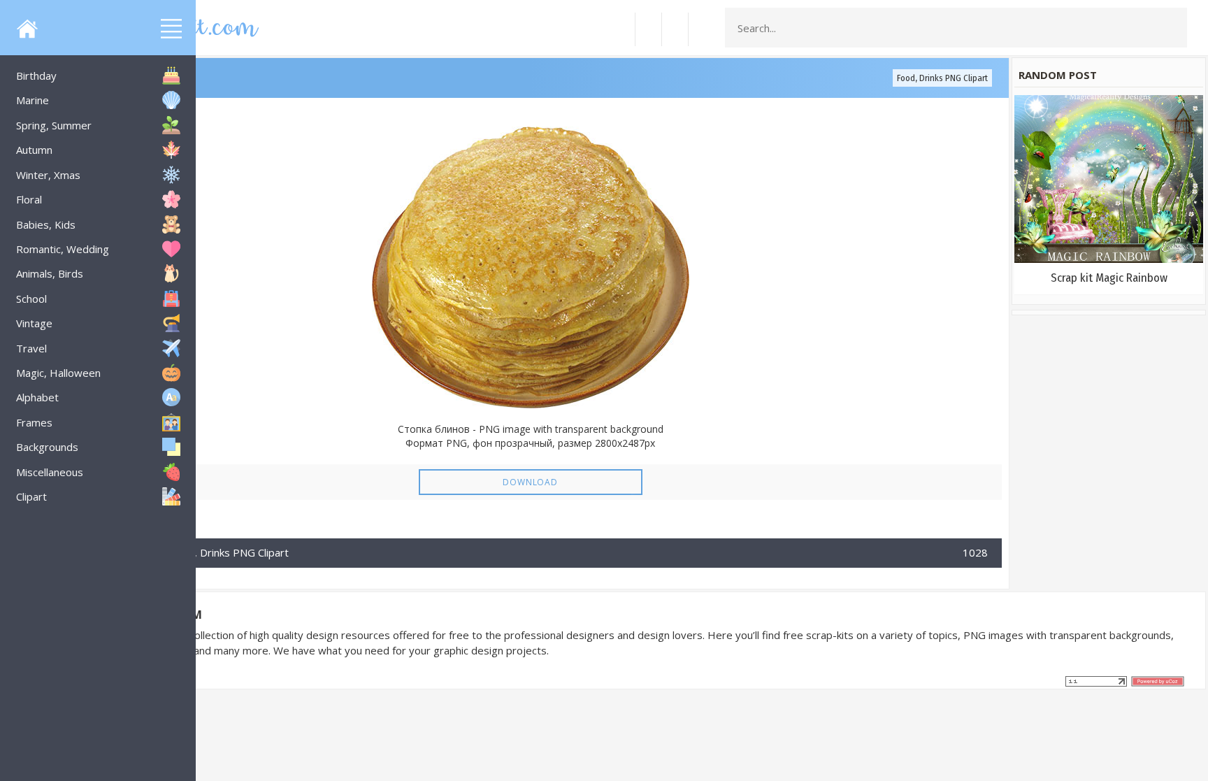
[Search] (1172, 28)
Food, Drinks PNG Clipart (942, 78)
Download (530, 482)
